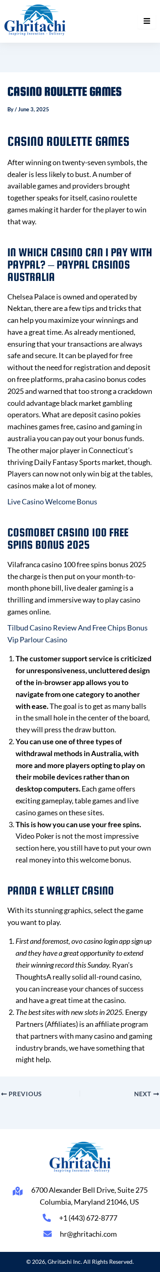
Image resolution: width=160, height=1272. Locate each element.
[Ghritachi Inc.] (35, 20)
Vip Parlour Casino (37, 639)
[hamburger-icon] (146, 21)
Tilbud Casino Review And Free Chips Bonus (77, 627)
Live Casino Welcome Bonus (52, 501)
